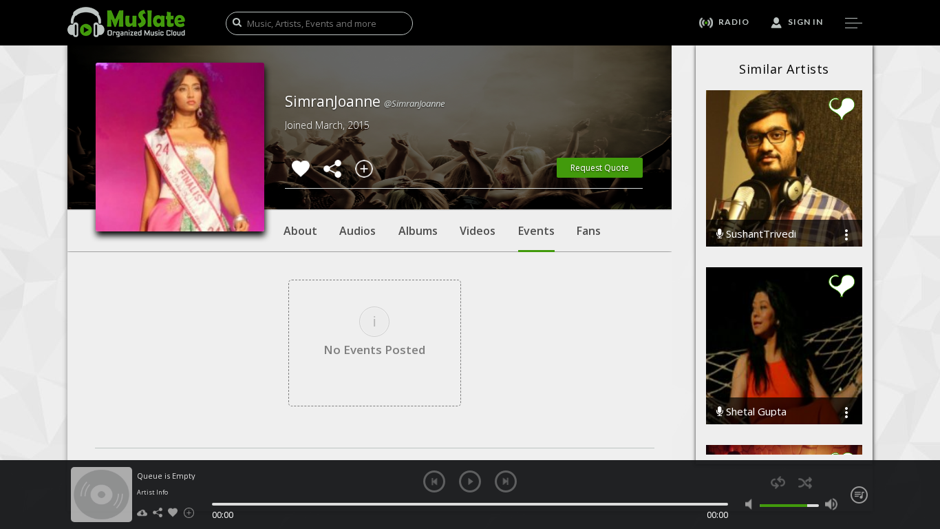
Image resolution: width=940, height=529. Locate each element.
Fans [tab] (589, 230)
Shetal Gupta (755, 411)
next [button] (506, 481)
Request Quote (599, 168)
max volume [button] (831, 504)
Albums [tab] (418, 230)
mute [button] (752, 504)
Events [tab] (536, 230)
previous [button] (434, 481)
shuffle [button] (804, 482)
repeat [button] (778, 482)
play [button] (470, 481)
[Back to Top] (919, 439)
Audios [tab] (357, 230)
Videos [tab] (477, 230)
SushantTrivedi (759, 234)
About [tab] (300, 230)
